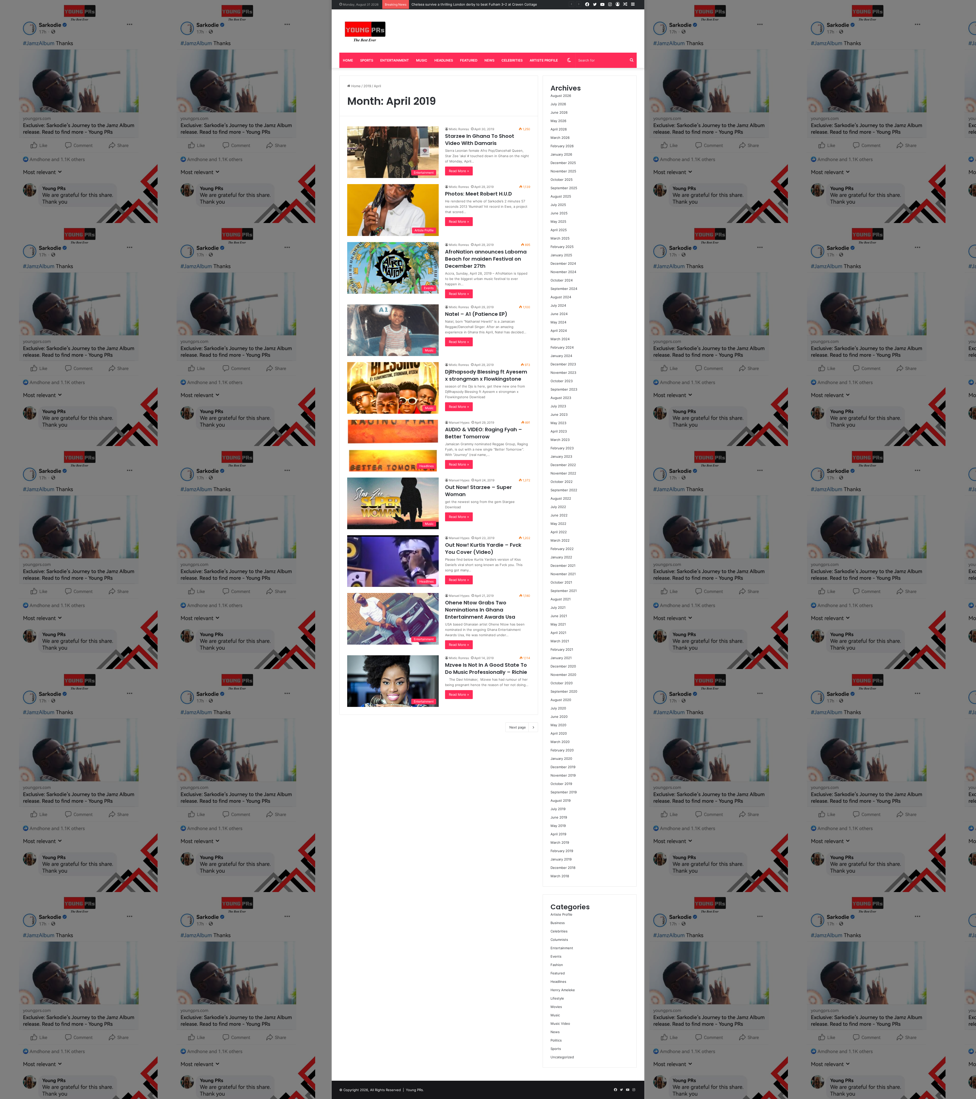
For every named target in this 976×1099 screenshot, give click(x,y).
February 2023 (562, 448)
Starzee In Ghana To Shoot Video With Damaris (479, 139)
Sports (366, 60)
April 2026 (559, 129)
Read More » (459, 171)
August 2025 (561, 196)
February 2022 (562, 549)
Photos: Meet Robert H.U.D (478, 193)
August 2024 (561, 297)
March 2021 (560, 641)
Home (348, 60)
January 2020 (561, 758)
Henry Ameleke (563, 990)
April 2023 (559, 431)
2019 (367, 86)
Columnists (559, 940)
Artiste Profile (544, 60)
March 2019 (560, 842)
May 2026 (558, 121)
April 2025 (559, 230)
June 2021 (559, 616)
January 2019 (561, 859)
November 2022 (563, 473)
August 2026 (561, 96)
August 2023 (561, 398)
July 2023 (558, 406)
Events (556, 956)
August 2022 (561, 498)
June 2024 (559, 314)
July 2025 (558, 205)
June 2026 (559, 112)
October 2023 (562, 381)
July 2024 (558, 305)
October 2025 (562, 179)
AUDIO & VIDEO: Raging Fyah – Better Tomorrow (483, 433)
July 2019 (558, 809)
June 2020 (559, 717)
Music (421, 60)
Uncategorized (562, 1057)
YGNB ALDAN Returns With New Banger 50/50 (448, 4)
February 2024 (562, 347)
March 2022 (560, 540)
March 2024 (560, 339)
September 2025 (564, 188)
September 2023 (564, 389)
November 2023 (563, 372)
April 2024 (559, 331)
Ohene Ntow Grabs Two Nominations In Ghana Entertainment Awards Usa (480, 609)
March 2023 (560, 440)
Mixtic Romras (459, 129)
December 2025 (563, 163)
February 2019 (562, 851)
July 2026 (558, 104)
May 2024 (558, 322)
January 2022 (561, 557)
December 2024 (563, 263)
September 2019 (564, 792)
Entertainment (394, 60)
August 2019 (561, 800)
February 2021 (562, 649)
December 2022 (563, 465)
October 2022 (562, 482)
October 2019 (561, 784)
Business (558, 923)
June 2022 (559, 515)
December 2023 (563, 364)
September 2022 (564, 490)
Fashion (557, 965)
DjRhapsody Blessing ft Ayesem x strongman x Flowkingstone (486, 375)
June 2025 (559, 213)
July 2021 (558, 607)
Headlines (443, 60)
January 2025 (561, 255)
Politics (556, 1040)
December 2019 (563, 767)
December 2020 (563, 666)
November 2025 (563, 171)
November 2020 (563, 675)
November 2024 (563, 272)
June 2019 (559, 817)
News (489, 60)
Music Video (560, 1023)
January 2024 (561, 356)
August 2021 (561, 599)
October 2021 (561, 582)
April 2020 (559, 733)
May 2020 (558, 725)
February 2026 (562, 146)
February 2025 (562, 247)
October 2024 (562, 280)
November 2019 (563, 775)
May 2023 (558, 423)
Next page (517, 727)
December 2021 (563, 565)
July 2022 (558, 507)
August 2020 (561, 700)
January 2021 (561, 658)
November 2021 (563, 574)
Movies (556, 1007)
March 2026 (560, 138)
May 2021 (558, 624)
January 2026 (561, 154)
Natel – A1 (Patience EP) (476, 314)
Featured (468, 60)
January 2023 (561, 456)
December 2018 (563, 868)
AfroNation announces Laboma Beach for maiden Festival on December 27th (486, 259)
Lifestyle (557, 998)
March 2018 (560, 876)
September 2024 (564, 289)
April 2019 (558, 834)
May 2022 (558, 524)
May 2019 (558, 826)
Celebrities (512, 60)
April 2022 (559, 532)
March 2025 (560, 238)
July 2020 (558, 708)
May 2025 (558, 221)
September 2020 (564, 691)
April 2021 (558, 633)
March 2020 (560, 742)
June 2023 (559, 414)
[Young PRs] (364, 31)
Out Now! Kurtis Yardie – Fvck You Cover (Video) (483, 548)
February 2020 (562, 750)
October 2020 (562, 683)
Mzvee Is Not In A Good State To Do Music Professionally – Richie (486, 668)
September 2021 (564, 591)
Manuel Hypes (459, 422)
